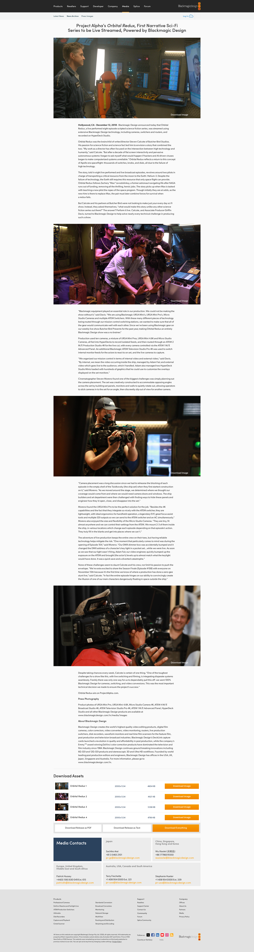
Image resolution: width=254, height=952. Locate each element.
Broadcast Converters (103, 906)
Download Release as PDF (78, 827)
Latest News (59, 16)
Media (125, 6)
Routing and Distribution (104, 920)
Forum (147, 6)
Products (58, 6)
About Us (182, 906)
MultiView (99, 916)
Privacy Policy (184, 916)
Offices (182, 902)
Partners (182, 909)
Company (113, 6)
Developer (98, 6)
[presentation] (58, 78)
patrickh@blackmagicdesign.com (75, 882)
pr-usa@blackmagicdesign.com (124, 882)
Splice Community (144, 920)
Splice (136, 6)
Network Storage (101, 913)
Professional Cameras (62, 902)
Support (84, 6)
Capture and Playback (62, 920)
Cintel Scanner (59, 924)
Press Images (87, 16)
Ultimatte (57, 913)
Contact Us (141, 909)
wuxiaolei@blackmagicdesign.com (174, 858)
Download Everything (176, 827)
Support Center (143, 906)
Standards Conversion (103, 902)
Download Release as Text (127, 827)
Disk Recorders (59, 916)
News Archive (72, 16)
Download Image (179, 114)
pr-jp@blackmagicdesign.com (123, 858)
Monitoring (99, 909)
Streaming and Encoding (104, 924)
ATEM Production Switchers (64, 909)
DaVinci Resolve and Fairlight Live (66, 906)
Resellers (71, 6)
